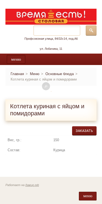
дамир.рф (32, 185)
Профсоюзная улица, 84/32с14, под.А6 (51, 38)
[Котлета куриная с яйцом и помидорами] (46, 86)
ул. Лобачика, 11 (51, 48)
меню (16, 59)
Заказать (84, 131)
